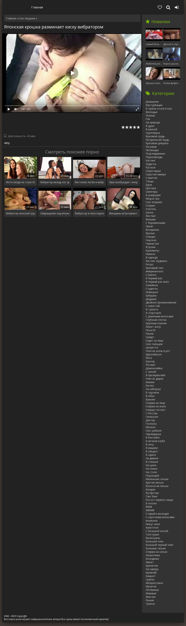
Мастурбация (154, 105)
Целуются (152, 347)
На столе (151, 472)
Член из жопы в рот (158, 351)
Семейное (152, 285)
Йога (149, 358)
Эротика (151, 188)
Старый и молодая (157, 513)
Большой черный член (159, 545)
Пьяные (150, 115)
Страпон (151, 274)
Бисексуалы (153, 538)
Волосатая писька (157, 486)
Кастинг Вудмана (156, 261)
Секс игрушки (154, 202)
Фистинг (151, 216)
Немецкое (152, 292)
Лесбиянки (152, 590)
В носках (151, 503)
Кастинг (150, 160)
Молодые (151, 112)
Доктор (150, 420)
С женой (151, 371)
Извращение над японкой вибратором (54, 213)
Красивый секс (155, 268)
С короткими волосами (160, 517)
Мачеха (150, 427)
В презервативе (155, 375)
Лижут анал (153, 524)
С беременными (155, 223)
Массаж (150, 596)
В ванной (151, 129)
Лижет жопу (153, 326)
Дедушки (151, 299)
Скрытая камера (156, 174)
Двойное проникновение (161, 302)
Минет (150, 562)
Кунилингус (152, 250)
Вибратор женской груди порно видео (20, 213)
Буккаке (150, 399)
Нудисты (151, 164)
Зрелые (150, 233)
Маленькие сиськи (157, 479)
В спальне (152, 461)
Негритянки (153, 555)
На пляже (151, 468)
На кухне (151, 465)
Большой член (154, 541)
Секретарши (153, 171)
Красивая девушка (157, 143)
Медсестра (152, 198)
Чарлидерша (153, 434)
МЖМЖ (150, 510)
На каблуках (153, 389)
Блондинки (152, 558)
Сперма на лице (155, 403)
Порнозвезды (154, 157)
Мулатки (151, 586)
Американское (154, 271)
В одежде (152, 257)
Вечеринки (152, 229)
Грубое (150, 579)
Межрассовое (154, 583)
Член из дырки (154, 378)
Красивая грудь (155, 136)
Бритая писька (155, 482)
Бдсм (149, 184)
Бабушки (151, 295)
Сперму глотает (155, 410)
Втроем (150, 247)
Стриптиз (151, 178)
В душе (150, 126)
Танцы (149, 181)
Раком (149, 333)
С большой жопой (157, 531)
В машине (152, 448)
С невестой (153, 306)
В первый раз (154, 278)
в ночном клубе (155, 441)
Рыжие (150, 600)
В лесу (150, 444)
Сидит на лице (154, 340)
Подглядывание (155, 153)
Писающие (152, 150)
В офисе (151, 455)
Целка (149, 212)
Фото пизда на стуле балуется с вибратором (20, 182)
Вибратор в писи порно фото (89, 213)
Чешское (151, 240)
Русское (150, 167)
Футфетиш (152, 493)
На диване (152, 458)
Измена (150, 254)
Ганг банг (151, 496)
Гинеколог (152, 416)
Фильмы (151, 219)
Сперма (150, 205)
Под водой (152, 475)
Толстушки (152, 534)
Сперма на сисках (156, 551)
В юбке (150, 396)
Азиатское (152, 527)
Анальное (152, 520)
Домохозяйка (154, 368)
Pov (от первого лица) (159, 500)
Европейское (154, 354)
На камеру (152, 569)
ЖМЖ (149, 506)
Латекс (150, 385)
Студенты (152, 288)
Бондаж (150, 489)
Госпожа (151, 423)
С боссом (151, 413)
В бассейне (153, 437)
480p (7, 143)
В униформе (153, 195)
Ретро (149, 264)
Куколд (150, 361)
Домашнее (152, 101)
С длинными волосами (159, 316)
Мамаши (151, 593)
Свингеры (151, 191)
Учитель (151, 209)
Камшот (151, 576)
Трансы (150, 603)
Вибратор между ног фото (54, 182)
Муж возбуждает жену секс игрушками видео (123, 182)
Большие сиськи (156, 548)
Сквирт (150, 337)
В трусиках (152, 392)
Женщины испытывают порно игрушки (123, 213)
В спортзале (153, 313)
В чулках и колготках (159, 108)
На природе (153, 122)
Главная (37, 7)
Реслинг (150, 364)
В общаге (152, 451)
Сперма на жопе (156, 406)
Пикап (149, 226)
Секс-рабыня (153, 430)
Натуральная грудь (157, 139)
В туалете (152, 309)
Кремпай (151, 572)
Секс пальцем (154, 344)
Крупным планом (156, 323)
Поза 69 (150, 330)
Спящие (150, 236)
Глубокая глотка (156, 319)
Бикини (150, 382)
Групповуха (153, 132)
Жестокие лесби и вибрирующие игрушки (89, 182)
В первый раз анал (157, 281)
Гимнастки (152, 243)
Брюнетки (152, 565)
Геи (148, 119)
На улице (151, 146)
